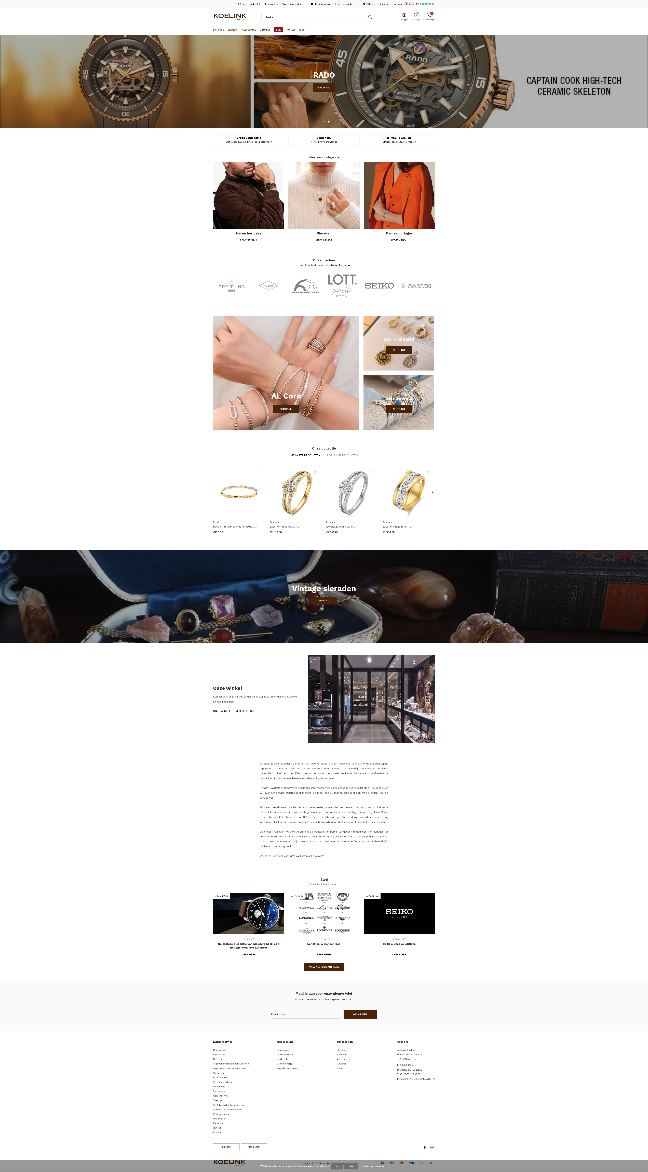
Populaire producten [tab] (342, 455)
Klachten (217, 1132)
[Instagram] (432, 1147)
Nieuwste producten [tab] (305, 455)
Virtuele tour (245, 711)
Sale (278, 29)
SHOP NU (224, 87)
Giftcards (265, 29)
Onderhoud (219, 1118)
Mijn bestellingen (285, 1054)
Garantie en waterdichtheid (227, 1109)
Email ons (254, 1147)
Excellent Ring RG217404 (341, 526)
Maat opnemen (221, 1114)
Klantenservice (221, 1095)
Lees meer (249, 954)
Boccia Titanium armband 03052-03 (235, 526)
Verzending (219, 1086)
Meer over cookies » (374, 1166)
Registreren (283, 1050)
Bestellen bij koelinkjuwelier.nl (228, 1105)
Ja (337, 1166)
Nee (351, 1166)
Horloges (218, 29)
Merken (291, 29)
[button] (319, 121)
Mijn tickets (282, 1059)
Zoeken (370, 17)
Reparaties (219, 1123)
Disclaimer (218, 1073)
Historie (217, 1127)
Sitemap (217, 1100)
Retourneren (219, 1091)
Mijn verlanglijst (285, 1063)
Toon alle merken (341, 265)
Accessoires (249, 29)
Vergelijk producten (287, 1068)
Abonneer (360, 1014)
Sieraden (233, 29)
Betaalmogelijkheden (224, 1082)
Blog (302, 29)
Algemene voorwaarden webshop (231, 1063)
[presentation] (432, 492)
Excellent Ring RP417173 (398, 526)
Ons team (218, 1059)
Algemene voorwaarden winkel (229, 1068)
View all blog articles (324, 967)
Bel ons (226, 1147)
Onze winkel (222, 711)
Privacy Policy (220, 1077)
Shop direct (248, 239)
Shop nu (286, 409)
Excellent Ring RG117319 (284, 526)
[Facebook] (425, 1147)
